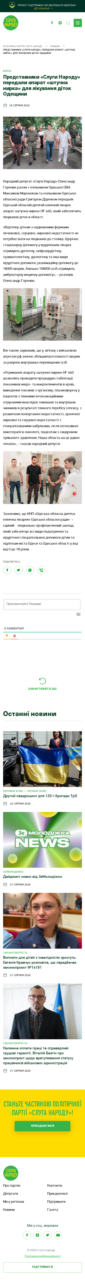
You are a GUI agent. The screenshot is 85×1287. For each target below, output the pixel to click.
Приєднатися (42, 1126)
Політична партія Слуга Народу (22, 46)
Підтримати (56, 1202)
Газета (52, 1210)
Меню (78, 23)
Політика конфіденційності (42, 1256)
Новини (55, 46)
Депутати (10, 1194)
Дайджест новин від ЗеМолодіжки (32, 877)
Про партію (11, 1186)
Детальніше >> (43, 8)
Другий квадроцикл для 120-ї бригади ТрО (40, 796)
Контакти (54, 1186)
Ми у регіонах (13, 1202)
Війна (7, 71)
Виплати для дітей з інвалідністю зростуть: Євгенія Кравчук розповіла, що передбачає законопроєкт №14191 (39, 963)
